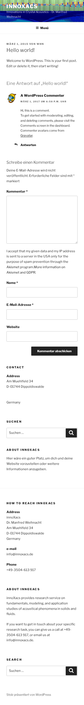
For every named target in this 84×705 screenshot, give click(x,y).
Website (13, 327)
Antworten (28, 145)
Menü (44, 28)
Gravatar (26, 135)
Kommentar (17, 191)
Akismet (12, 267)
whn (40, 43)
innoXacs (22, 6)
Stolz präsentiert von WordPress (28, 694)
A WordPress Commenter (42, 95)
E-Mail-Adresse (19, 305)
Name (12, 283)
